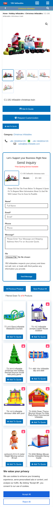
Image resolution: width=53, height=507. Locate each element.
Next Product (39, 288)
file (6, 253)
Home (5, 14)
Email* (8, 212)
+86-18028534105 (18, 141)
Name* (8, 201)
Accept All (26, 494)
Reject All (27, 501)
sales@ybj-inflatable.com (29, 143)
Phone (8, 223)
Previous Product (15, 288)
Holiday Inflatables (16, 14)
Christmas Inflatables (26, 8)
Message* (9, 235)
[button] (46, 24)
